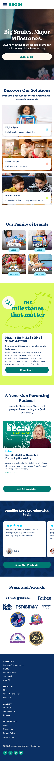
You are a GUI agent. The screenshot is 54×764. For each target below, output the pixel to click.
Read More (26, 369)
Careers (6, 715)
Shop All (6, 680)
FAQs (5, 725)
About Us (7, 708)
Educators (7, 697)
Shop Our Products (26, 564)
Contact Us (8, 729)
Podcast (8, 451)
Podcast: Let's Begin (11, 694)
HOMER (6, 669)
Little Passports (9, 672)
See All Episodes (27, 488)
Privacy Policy (9, 733)
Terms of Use (8, 737)
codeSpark (7, 676)
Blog (5, 690)
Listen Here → (11, 473)
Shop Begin (27, 56)
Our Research (9, 711)
